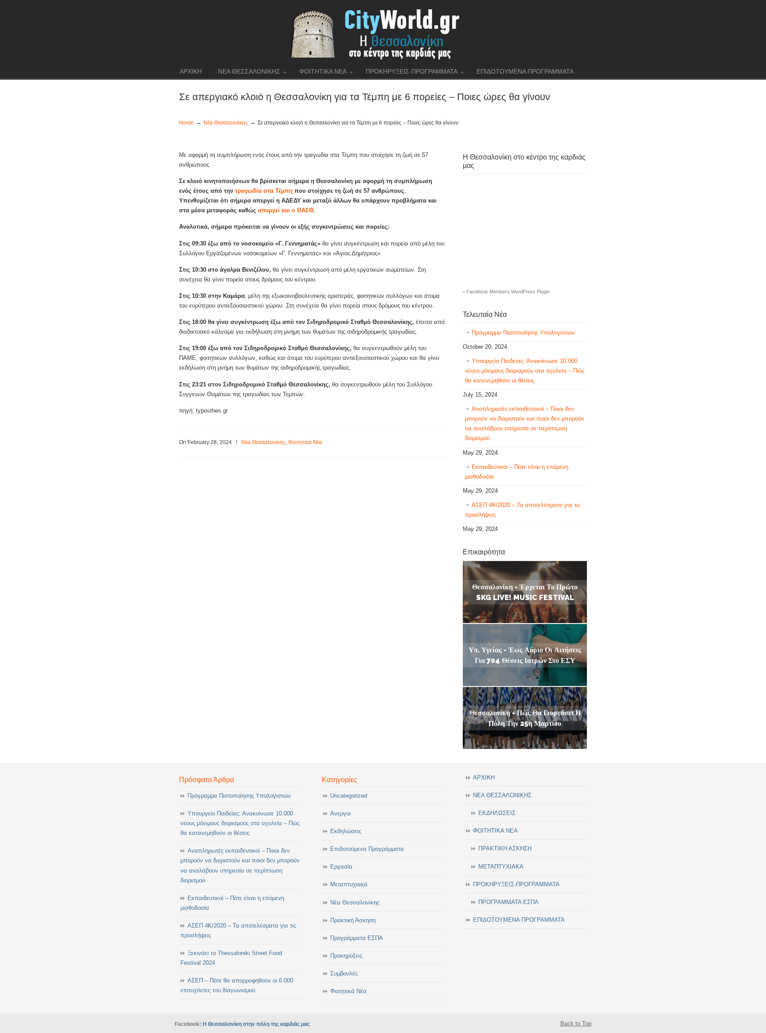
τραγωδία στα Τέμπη (264, 190)
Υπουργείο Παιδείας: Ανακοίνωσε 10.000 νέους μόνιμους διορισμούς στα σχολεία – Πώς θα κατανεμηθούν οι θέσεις (524, 371)
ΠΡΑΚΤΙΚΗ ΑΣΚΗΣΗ (505, 848)
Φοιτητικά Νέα (305, 442)
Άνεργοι (340, 813)
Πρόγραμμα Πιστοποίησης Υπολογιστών (523, 332)
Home (186, 122)
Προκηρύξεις (346, 955)
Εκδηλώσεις (345, 831)
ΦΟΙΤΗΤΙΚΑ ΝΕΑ (495, 830)
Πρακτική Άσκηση (352, 920)
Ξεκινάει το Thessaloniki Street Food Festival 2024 (231, 958)
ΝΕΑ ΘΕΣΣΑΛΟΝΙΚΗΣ (502, 795)
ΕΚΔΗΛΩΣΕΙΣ (497, 813)
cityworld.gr (383, 33)
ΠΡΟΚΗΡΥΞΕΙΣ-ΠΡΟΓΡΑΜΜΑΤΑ (516, 884)
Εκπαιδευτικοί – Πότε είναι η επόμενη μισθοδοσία (516, 472)
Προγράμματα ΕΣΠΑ (356, 938)
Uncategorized (348, 795)
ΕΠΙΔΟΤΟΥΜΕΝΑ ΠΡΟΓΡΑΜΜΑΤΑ (519, 919)
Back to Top (575, 1023)
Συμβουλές (344, 973)
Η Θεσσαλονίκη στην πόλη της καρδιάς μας (256, 1024)
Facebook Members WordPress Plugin (508, 291)
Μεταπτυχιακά (348, 884)
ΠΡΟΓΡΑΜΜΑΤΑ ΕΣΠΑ (508, 902)
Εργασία (341, 866)
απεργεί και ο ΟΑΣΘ (285, 210)
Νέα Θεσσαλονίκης (225, 122)
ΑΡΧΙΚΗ (484, 777)
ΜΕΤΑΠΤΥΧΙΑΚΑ (501, 866)
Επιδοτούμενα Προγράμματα (367, 849)
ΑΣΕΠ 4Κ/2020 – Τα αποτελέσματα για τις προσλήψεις (522, 510)
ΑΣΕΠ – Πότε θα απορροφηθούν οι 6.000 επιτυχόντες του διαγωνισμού (236, 985)
